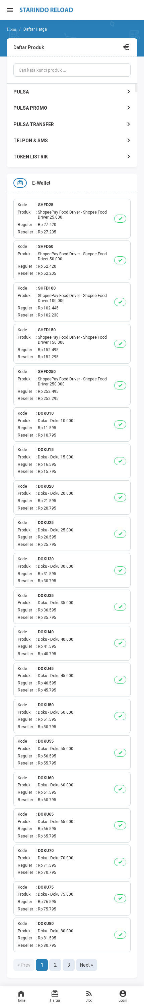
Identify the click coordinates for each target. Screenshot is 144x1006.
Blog (88, 1000)
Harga (55, 1000)
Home (20, 1000)
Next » (86, 965)
